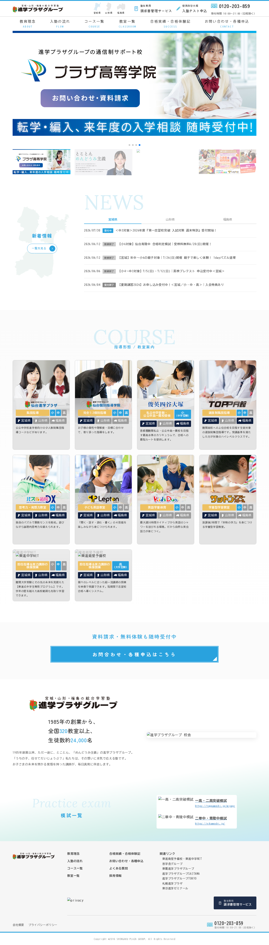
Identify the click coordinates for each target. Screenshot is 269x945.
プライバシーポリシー (42, 925)
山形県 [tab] (170, 219)
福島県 (121, 12)
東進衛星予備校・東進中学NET (182, 858)
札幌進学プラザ (172, 883)
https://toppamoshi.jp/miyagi (215, 803)
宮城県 (97, 12)
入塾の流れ (60, 24)
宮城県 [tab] (112, 219)
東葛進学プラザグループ (178, 868)
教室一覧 (127, 24)
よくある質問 (118, 868)
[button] (129, 145)
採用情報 (115, 875)
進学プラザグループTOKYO (179, 878)
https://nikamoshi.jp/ (211, 821)
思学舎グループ (172, 864)
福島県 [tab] (227, 219)
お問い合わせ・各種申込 (227, 24)
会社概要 (18, 925)
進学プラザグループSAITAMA (181, 873)
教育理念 (28, 24)
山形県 (108, 12)
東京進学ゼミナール (175, 888)
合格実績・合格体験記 (170, 24)
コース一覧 (94, 24)
